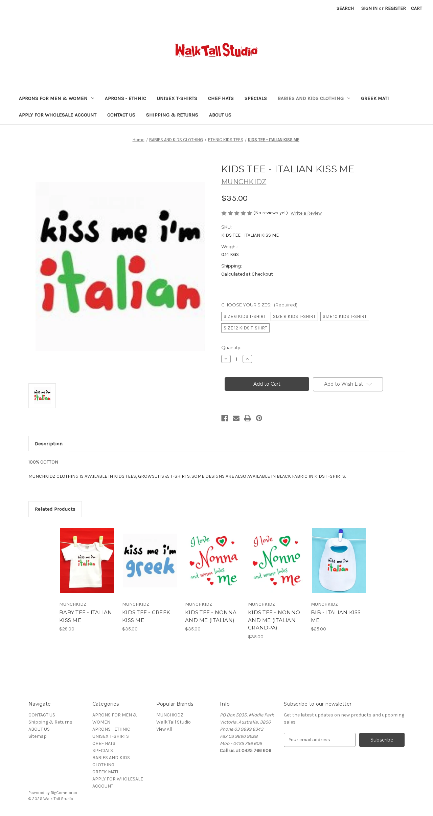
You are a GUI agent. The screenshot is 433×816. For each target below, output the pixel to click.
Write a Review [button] (306, 213)
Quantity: (231, 347)
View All (164, 729)
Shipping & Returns (172, 115)
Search (345, 8)
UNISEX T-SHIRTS (177, 98)
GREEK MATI (375, 98)
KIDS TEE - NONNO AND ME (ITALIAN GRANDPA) (274, 620)
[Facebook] (224, 418)
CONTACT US (121, 115)
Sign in (369, 8)
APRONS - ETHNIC (125, 98)
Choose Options (87, 566)
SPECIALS (256, 98)
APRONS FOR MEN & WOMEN (53, 98)
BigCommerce (64, 792)
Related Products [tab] (55, 509)
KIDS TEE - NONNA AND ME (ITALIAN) (210, 616)
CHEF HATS (221, 98)
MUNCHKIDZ (169, 715)
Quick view (81, 554)
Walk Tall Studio (173, 722)
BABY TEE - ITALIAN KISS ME (85, 616)
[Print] (247, 418)
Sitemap (37, 736)
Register (395, 8)
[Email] (236, 418)
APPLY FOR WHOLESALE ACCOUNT (57, 115)
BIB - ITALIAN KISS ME (336, 616)
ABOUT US (220, 115)
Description (49, 444)
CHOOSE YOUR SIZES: (259, 304)
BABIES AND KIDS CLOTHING (311, 98)
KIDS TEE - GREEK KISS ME (146, 616)
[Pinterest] (259, 418)
